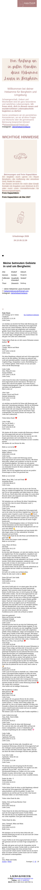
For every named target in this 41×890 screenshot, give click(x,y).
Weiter (9, 861)
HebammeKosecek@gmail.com (23, 878)
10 (35, 861)
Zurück (4, 861)
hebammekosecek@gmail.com (16, 124)
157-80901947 (24, 880)
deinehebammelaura (21, 127)
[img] (27, 3)
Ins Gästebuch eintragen (31, 315)
